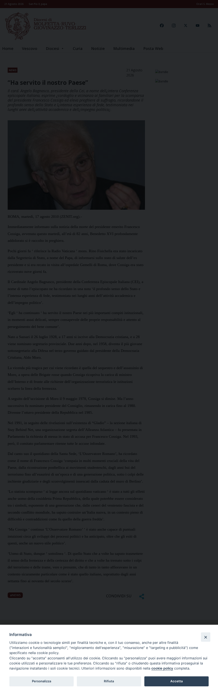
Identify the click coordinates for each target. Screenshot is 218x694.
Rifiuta (109, 681)
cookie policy (162, 668)
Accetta (176, 681)
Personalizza (41, 681)
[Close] (205, 637)
